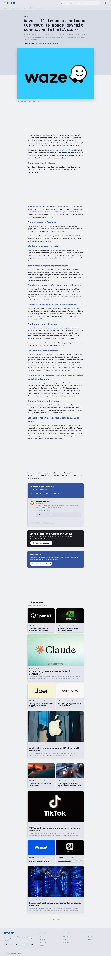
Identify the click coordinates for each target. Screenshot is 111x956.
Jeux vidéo (28, 8)
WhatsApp (57, 493)
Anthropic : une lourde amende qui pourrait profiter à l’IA (69, 704)
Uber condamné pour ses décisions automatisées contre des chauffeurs (41, 705)
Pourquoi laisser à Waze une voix (39, 226)
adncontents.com (18, 953)
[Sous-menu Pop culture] (21, 8)
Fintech (39, 8)
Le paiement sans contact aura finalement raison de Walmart (39, 861)
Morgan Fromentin (29, 43)
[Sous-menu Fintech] (42, 8)
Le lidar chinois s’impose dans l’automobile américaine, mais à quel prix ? (70, 785)
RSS (6, 944)
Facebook (38, 493)
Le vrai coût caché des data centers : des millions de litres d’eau (55, 904)
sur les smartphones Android (46, 143)
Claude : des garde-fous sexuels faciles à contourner (49, 672)
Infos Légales (67, 936)
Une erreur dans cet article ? (48, 514)
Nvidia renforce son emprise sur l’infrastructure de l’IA (68, 629)
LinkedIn (48, 493)
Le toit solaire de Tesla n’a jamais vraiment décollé (40, 784)
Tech (5, 8)
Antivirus (89, 939)
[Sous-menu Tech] (8, 8)
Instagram (24, 944)
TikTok (32, 944)
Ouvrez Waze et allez (34, 207)
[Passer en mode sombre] (105, 3)
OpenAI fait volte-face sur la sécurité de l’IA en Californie (38, 629)
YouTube (16, 944)
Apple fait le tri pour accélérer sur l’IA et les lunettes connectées (55, 749)
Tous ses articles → (44, 510)
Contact (65, 939)
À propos (66, 942)
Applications (40, 522)
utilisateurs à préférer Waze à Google (61, 150)
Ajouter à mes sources (42, 543)
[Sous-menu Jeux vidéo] (32, 8)
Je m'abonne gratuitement (42, 564)
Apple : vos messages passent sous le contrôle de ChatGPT (70, 861)
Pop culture (15, 8)
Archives (89, 936)
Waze (52, 522)
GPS (47, 522)
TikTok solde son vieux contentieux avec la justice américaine (54, 829)
